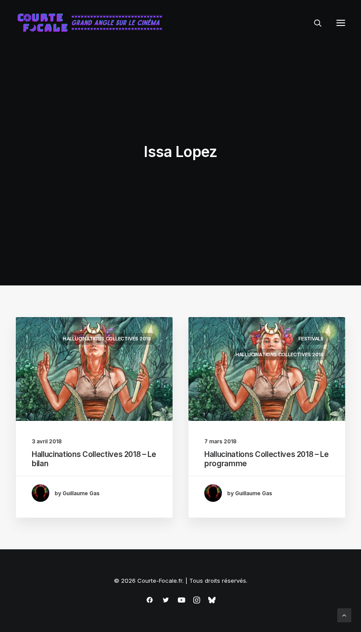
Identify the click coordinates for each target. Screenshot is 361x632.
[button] (340, 23)
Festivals (311, 339)
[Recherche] (314, 23)
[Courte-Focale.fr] (93, 23)
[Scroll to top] (344, 614)
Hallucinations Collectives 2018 (107, 339)
